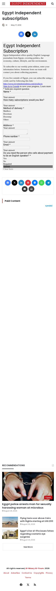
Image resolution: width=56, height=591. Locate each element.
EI (6, 25)
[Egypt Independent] (28, 3)
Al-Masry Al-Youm (34, 568)
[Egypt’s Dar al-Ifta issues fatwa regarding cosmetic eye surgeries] (10, 534)
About (6, 573)
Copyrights (39, 573)
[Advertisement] (28, 331)
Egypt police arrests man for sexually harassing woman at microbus (26, 505)
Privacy (49, 573)
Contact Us (27, 573)
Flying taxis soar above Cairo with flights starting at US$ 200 (36, 520)
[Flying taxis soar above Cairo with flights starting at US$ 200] (10, 522)
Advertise (15, 573)
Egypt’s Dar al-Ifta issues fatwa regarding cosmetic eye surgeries (37, 533)
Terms (28, 577)
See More (28, 547)
